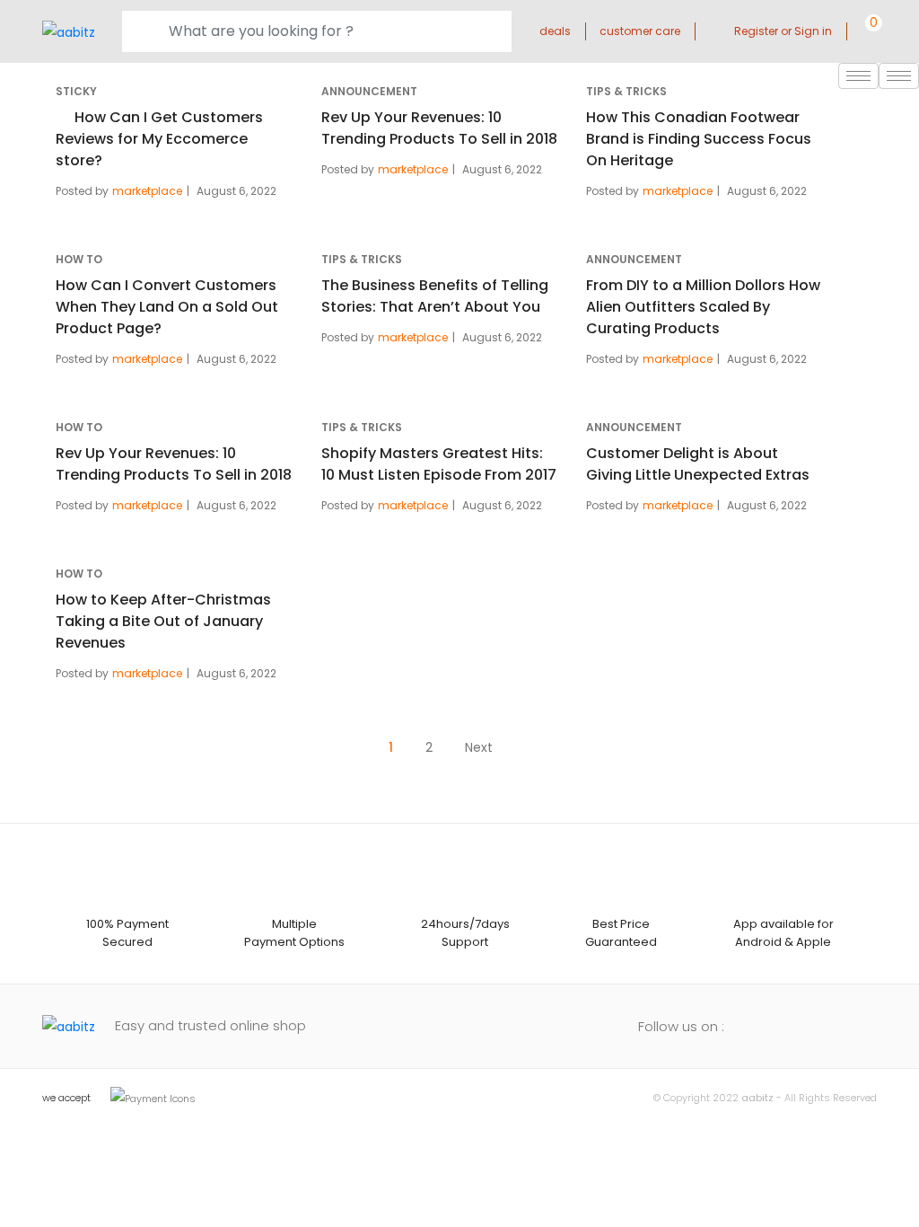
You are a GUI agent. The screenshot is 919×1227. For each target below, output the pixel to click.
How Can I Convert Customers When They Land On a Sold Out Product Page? (167, 307)
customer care (640, 31)
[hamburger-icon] (899, 76)
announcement (369, 91)
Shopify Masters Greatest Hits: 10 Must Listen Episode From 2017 (438, 464)
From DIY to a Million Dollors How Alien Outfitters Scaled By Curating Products (703, 307)
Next (479, 747)
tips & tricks (626, 91)
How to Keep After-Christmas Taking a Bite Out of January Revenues (163, 621)
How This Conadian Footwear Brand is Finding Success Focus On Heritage (698, 139)
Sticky (76, 91)
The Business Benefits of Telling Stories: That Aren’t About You (434, 296)
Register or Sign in (783, 31)
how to (79, 259)
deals (555, 31)
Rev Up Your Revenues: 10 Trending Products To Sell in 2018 (439, 128)
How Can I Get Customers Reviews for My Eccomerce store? (159, 139)
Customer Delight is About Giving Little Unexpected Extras (698, 464)
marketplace (147, 191)
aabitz (757, 1097)
